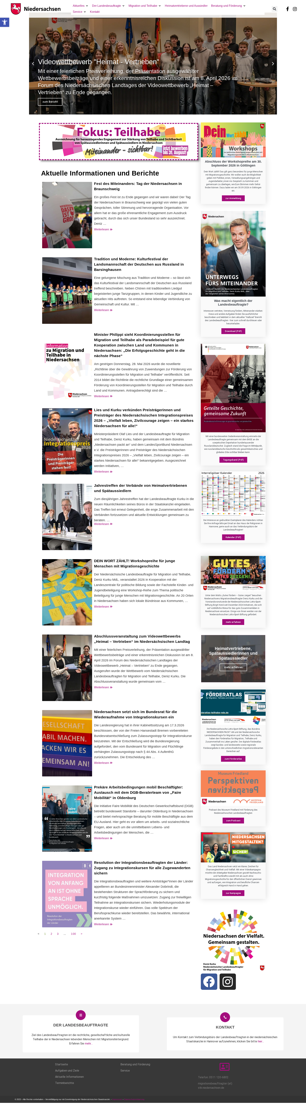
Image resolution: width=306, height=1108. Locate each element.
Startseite (61, 1064)
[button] (4, 22)
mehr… (89, 1043)
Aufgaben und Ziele (67, 1070)
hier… (261, 1041)
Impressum (117, 1099)
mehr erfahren (233, 667)
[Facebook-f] (287, 8)
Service (125, 1070)
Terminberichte (64, 1083)
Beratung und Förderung (135, 1064)
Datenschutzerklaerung (134, 1099)
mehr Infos (49, 101)
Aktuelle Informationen (69, 1076)
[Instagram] (294, 8)
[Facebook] (209, 982)
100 (73, 933)
